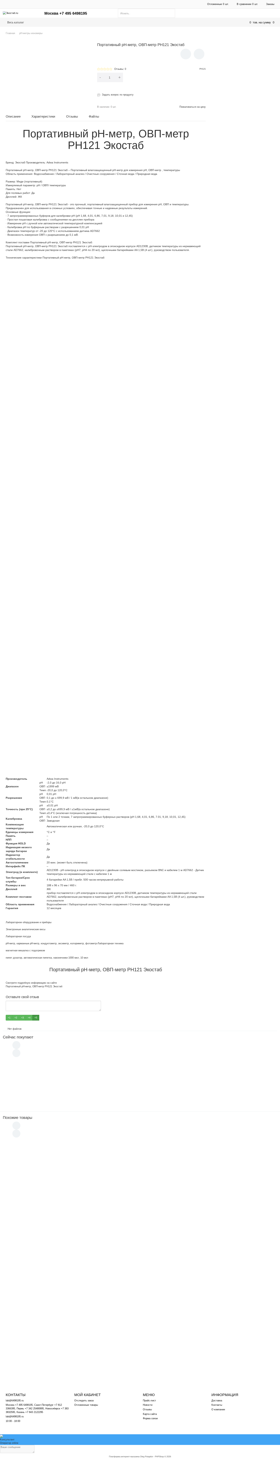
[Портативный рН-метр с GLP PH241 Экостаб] (22, 1292)
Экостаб (20, 162)
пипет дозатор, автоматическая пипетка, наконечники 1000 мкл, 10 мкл (47, 957)
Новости (147, 1404)
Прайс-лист (149, 1400)
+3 (22, 1017)
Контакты (102, 4)
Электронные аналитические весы (25, 929)
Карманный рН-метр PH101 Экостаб (52, 1144)
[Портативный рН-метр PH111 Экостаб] (22, 1316)
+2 (15, 1017)
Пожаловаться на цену (192, 106)
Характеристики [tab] (43, 116)
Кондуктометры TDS (113, 22)
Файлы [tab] (94, 116)
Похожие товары (17, 1117)
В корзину (167, 77)
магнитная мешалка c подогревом (25, 950)
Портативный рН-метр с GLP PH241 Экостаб (57, 1285)
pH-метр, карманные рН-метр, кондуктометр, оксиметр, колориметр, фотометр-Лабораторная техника (64, 943)
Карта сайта (150, 1414)
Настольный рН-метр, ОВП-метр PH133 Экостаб (59, 1262)
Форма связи (150, 1418)
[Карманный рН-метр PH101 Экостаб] (22, 1151)
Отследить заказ (84, 1400)
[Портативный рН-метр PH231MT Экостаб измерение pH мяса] (22, 1196)
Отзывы (147, 1409)
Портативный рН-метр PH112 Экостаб (53, 1356)
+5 (35, 1017)
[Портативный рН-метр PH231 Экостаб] (22, 1174)
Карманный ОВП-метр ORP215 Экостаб (54, 1332)
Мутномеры (144, 22)
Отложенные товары (86, 1404)
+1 (9, 1017)
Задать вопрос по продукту (118, 94)
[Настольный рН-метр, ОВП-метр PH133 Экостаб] (22, 1269)
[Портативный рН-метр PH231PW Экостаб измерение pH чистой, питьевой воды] (23, 1092)
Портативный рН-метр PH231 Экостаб (54, 1167)
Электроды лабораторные (204, 22)
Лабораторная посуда (18, 936)
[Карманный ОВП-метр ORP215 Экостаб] (22, 1339)
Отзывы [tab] (72, 116)
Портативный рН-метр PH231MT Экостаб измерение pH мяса (67, 1191)
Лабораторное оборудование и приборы (28, 922)
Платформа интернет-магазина (124, 1456)
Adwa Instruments (57, 162)
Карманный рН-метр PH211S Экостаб (53, 1238)
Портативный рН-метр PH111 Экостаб (53, 1309)
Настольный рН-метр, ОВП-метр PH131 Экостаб (59, 1214)
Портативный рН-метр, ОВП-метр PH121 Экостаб (34, 986)
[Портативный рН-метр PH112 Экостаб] (22, 1363)
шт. (218, 4)
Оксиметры (170, 22)
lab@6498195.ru (15, 1400)
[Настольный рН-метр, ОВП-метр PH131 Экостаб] (22, 1221)
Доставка (58, 4)
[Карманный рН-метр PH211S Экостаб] (22, 1245)
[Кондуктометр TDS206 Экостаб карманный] (23, 1071)
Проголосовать (48, 1017)
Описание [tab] (13, 116)
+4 (29, 1017)
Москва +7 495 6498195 (65, 13)
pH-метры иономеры (75, 22)
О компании (148, 4)
